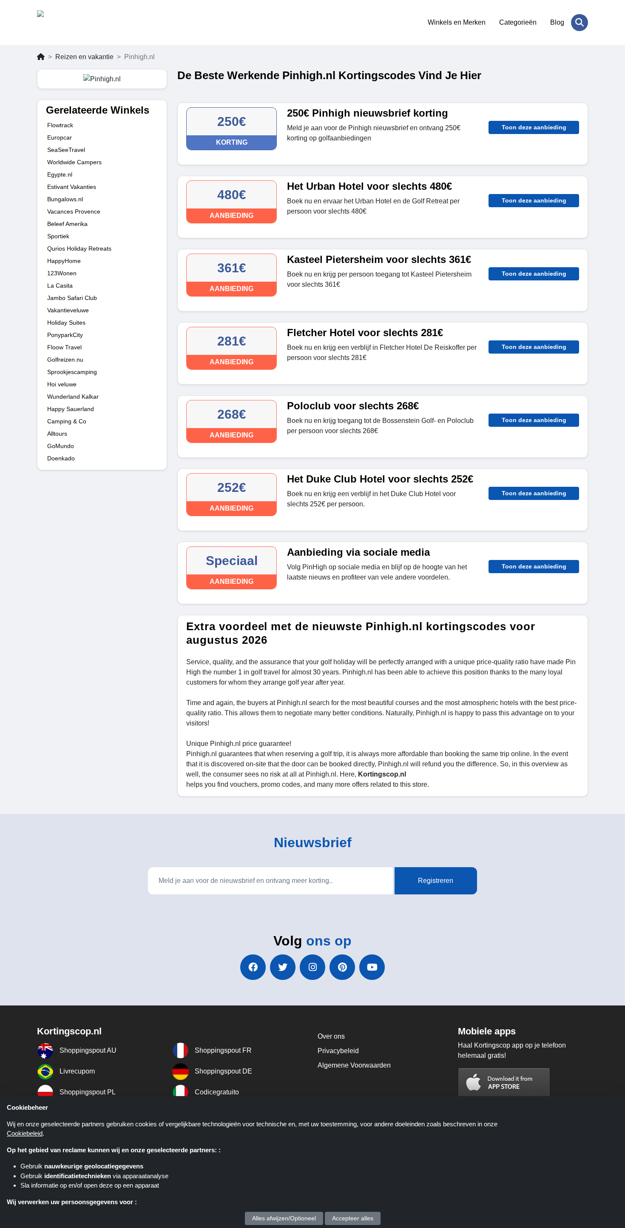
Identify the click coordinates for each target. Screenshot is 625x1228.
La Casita (60, 285)
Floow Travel (64, 347)
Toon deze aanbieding (534, 127)
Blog (557, 22)
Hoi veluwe (62, 384)
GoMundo (60, 446)
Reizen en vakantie (84, 56)
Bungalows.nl (65, 199)
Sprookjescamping (72, 371)
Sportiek (58, 236)
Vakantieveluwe (68, 310)
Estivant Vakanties (71, 186)
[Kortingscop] (78, 22)
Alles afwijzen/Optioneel (284, 1218)
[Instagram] (312, 967)
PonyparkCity (65, 334)
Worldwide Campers (74, 162)
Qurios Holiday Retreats (79, 248)
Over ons (331, 1036)
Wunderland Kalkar (73, 396)
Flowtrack (60, 125)
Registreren (435, 880)
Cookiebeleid (25, 1133)
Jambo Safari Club (72, 297)
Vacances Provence (73, 211)
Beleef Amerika (67, 223)
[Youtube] (372, 967)
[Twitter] (282, 967)
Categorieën (518, 22)
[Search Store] (579, 22)
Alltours (57, 433)
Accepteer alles (352, 1218)
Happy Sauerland (70, 409)
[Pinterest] (342, 967)
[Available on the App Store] (504, 1083)
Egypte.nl (59, 174)
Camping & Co (66, 421)
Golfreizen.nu (65, 359)
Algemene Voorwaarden (354, 1065)
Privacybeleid (338, 1050)
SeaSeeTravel (66, 149)
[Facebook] (253, 967)
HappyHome (64, 260)
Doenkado (61, 458)
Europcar (59, 137)
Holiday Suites (66, 322)
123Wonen (62, 273)
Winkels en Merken (457, 22)
